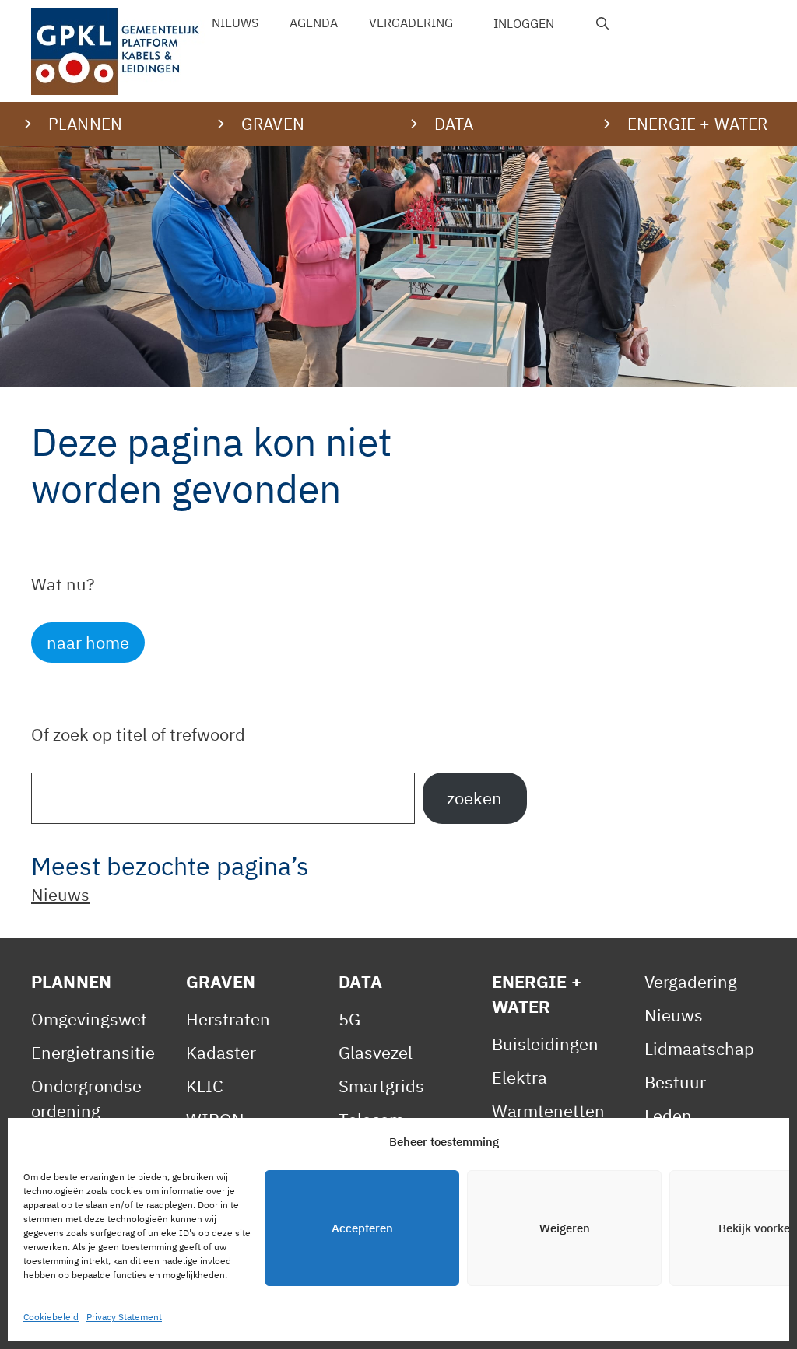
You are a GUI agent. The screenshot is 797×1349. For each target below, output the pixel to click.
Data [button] (454, 124)
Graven (220, 981)
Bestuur (675, 1081)
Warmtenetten (548, 1110)
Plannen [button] (85, 124)
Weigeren (564, 1228)
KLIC (204, 1085)
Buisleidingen (545, 1043)
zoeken (474, 798)
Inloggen (523, 23)
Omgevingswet (89, 1018)
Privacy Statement (124, 1317)
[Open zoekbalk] (603, 23)
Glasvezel (376, 1052)
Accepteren (362, 1228)
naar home (88, 642)
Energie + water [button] (697, 124)
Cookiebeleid (51, 1317)
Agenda (314, 22)
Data (360, 981)
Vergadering (411, 22)
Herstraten (228, 1018)
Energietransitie (93, 1052)
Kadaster (221, 1052)
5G (349, 1018)
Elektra (519, 1077)
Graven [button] (272, 124)
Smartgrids (381, 1085)
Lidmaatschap (699, 1048)
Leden (668, 1115)
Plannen (71, 981)
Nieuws (235, 22)
